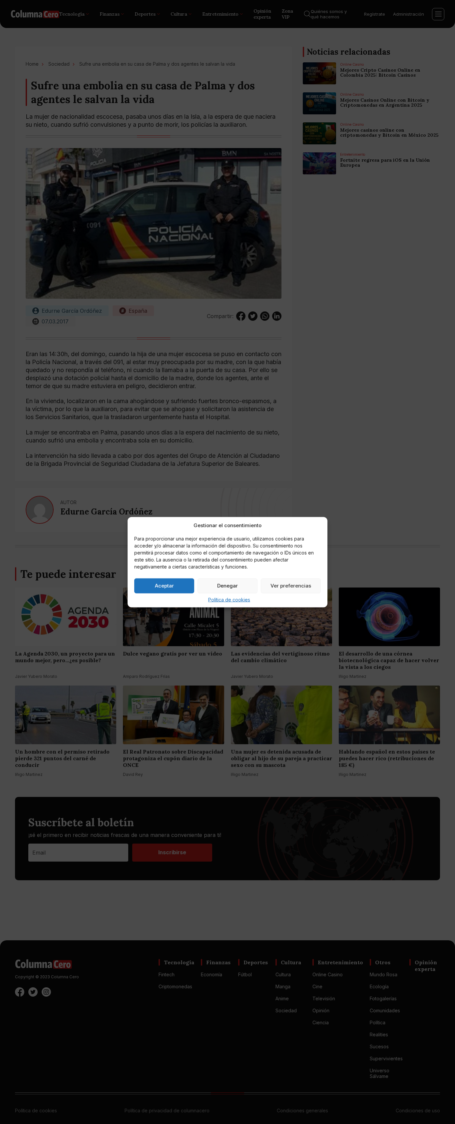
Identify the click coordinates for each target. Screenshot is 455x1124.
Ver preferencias (290, 586)
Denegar (227, 586)
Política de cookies (229, 599)
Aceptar (164, 586)
